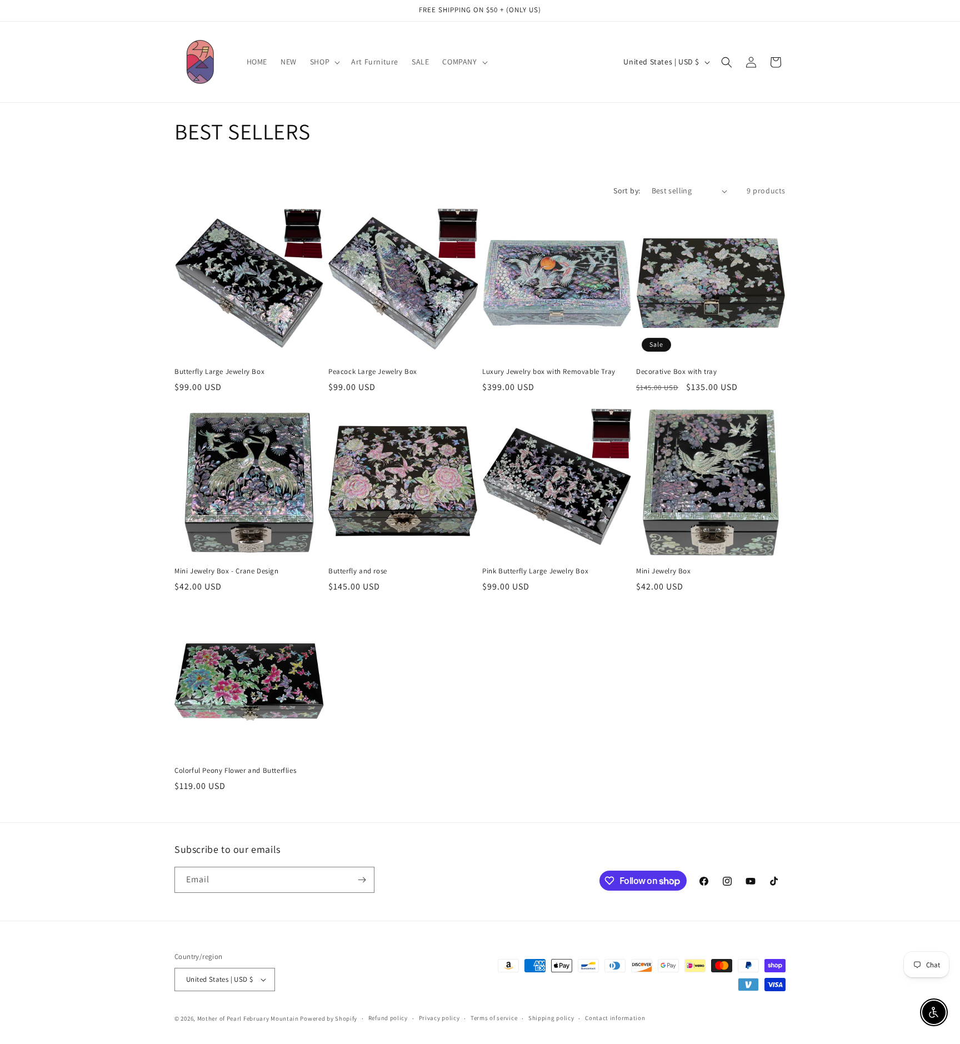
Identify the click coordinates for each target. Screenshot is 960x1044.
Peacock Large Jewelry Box (372, 371)
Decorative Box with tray (676, 371)
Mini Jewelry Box (663, 571)
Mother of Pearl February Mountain (248, 1018)
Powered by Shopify (328, 1018)
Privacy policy (439, 1018)
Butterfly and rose (357, 571)
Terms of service (494, 1018)
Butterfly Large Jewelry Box (219, 371)
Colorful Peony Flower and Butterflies (235, 770)
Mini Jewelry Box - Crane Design (226, 571)
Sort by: (626, 191)
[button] (323, 61)
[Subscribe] (361, 880)
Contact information (615, 1018)
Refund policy (388, 1018)
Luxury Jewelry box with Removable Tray (549, 371)
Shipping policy (551, 1018)
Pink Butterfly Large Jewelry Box (535, 571)
